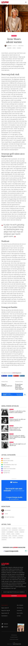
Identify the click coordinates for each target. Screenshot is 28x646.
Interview (8, 533)
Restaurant (14, 535)
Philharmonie (4, 535)
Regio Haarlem (4, 605)
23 (20, 372)
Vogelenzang (19, 537)
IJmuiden (3, 533)
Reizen (10, 535)
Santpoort (21, 535)
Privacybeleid (14, 635)
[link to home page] (5, 564)
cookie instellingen (14, 639)
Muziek (13, 533)
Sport (10, 537)
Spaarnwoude (4, 537)
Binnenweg (8, 528)
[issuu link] (14, 373)
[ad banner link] (14, 394)
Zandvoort (4, 539)
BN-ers (20, 528)
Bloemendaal (14, 528)
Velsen (14, 537)
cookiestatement (14, 637)
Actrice (3, 528)
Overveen (17, 533)
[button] (25, 2)
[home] (5, 2)
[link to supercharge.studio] (14, 644)
